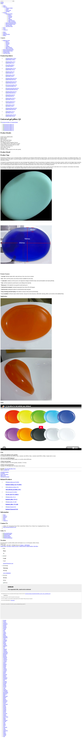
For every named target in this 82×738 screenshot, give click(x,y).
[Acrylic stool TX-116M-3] (11, 492)
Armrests (10, 17)
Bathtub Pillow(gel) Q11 (11, 92)
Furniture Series (9, 25)
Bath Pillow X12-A (10, 112)
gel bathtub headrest (5, 472)
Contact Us (5, 29)
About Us (5, 6)
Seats (9, 18)
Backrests (10, 16)
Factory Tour (8, 10)
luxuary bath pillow (4, 474)
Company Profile (9, 8)
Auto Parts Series (9, 26)
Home (4, 5)
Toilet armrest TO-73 (10, 102)
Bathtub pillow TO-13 (11, 499)
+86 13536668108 (7, 573)
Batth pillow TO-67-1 (10, 99)
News (4, 27)
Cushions (10, 19)
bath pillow (36, 546)
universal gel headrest (5, 476)
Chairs (7, 45)
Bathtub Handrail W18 (12, 509)
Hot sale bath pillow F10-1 (10, 468)
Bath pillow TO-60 (9, 106)
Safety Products (11, 20)
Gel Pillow (3, 473)
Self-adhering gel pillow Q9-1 (13, 489)
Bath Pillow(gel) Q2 (10, 96)
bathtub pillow (3, 546)
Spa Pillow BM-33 (9, 66)
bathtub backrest (22, 546)
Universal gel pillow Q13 (11, 86)
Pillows (9, 14)
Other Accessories (12, 21)
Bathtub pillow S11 (9, 72)
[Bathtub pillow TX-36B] (11, 501)
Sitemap (22, 545)
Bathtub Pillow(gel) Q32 (11, 79)
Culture (7, 9)
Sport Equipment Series (10, 24)
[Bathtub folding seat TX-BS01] (12, 482)
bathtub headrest (29, 546)
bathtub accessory (15, 546)
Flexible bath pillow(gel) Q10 (12, 89)
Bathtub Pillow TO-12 (10, 69)
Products (5, 12)
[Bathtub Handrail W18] (11, 506)
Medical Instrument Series (11, 22)
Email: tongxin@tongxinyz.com (9, 527)
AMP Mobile (27, 545)
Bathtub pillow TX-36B (12, 504)
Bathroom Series (9, 13)
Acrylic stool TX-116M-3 (12, 494)
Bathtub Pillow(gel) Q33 (11, 82)
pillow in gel (3, 475)
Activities (7, 11)
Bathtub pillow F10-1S (10, 116)
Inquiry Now (3, 543)
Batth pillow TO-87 (10, 76)
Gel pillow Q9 (6, 469)
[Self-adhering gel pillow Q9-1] (12, 487)
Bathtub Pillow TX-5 (10, 62)
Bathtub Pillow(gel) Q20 (11, 109)
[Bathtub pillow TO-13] (11, 497)
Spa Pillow (9, 546)
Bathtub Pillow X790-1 (10, 59)
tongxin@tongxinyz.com (8, 563)
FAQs (4, 28)
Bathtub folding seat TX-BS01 (14, 484)
